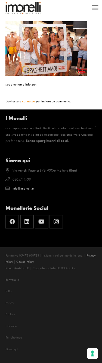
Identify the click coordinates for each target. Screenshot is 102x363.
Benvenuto (12, 280)
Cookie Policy (25, 262)
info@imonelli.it (23, 188)
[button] (95, 8)
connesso (28, 101)
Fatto (8, 291)
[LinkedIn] (27, 221)
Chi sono (11, 326)
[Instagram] (56, 221)
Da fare (10, 314)
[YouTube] (41, 221)
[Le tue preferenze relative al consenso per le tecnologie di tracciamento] (92, 353)
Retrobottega (13, 337)
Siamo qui (11, 349)
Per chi (9, 303)
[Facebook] (12, 221)
